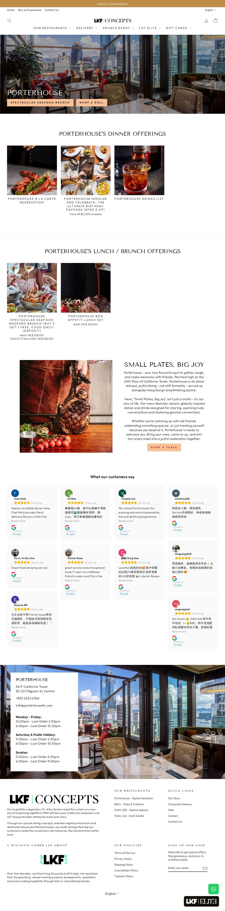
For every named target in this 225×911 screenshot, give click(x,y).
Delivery (85, 28)
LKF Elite (148, 28)
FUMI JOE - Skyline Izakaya (131, 810)
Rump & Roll (92, 102)
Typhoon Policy (123, 876)
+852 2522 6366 (27, 698)
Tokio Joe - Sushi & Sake (129, 815)
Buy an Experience (29, 10)
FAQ (171, 810)
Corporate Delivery (180, 804)
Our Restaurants (51, 28)
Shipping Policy (123, 864)
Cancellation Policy (126, 870)
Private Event (117, 28)
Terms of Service (124, 852)
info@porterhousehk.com (34, 705)
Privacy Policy (123, 858)
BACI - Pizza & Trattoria (129, 804)
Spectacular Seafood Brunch (40, 102)
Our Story (174, 798)
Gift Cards (177, 28)
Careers (173, 815)
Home (11, 10)
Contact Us (52, 10)
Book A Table (164, 447)
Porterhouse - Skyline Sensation (133, 798)
